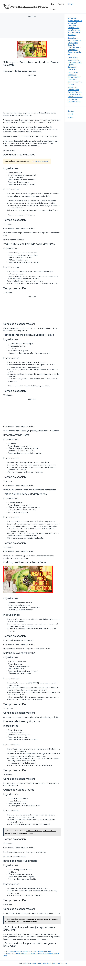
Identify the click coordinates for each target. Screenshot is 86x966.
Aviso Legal (47, 963)
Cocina (61, 4)
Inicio (52, 4)
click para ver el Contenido (39, 161)
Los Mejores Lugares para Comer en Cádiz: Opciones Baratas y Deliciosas (75, 63)
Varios (52, 9)
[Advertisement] (32, 26)
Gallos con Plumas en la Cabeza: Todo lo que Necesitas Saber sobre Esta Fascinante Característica (75, 94)
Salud (70, 4)
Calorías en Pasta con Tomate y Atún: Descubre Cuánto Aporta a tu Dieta (75, 78)
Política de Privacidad (33, 963)
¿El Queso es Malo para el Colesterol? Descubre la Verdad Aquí (28, 951)
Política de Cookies (59, 963)
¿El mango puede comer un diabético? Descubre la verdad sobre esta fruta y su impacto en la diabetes (75, 26)
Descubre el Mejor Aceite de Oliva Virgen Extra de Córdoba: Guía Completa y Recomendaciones (75, 46)
